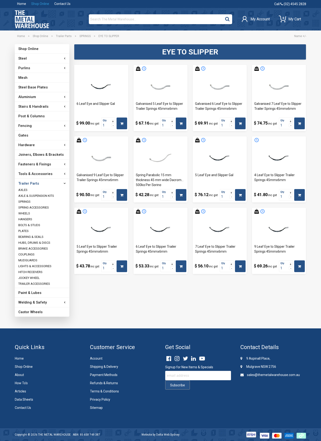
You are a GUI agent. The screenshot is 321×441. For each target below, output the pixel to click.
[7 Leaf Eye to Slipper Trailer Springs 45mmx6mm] (220, 230)
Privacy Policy (100, 399)
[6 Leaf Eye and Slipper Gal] (101, 87)
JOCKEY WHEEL (29, 278)
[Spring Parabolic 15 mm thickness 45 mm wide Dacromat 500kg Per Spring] (160, 158)
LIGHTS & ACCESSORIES (34, 266)
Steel (22, 58)
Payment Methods (103, 375)
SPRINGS (85, 36)
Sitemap (96, 408)
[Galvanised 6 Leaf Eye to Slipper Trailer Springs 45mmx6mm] (220, 87)
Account (96, 358)
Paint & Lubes (29, 293)
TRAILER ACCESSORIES (34, 283)
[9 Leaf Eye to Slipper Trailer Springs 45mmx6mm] (279, 230)
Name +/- (300, 36)
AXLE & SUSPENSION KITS (36, 196)
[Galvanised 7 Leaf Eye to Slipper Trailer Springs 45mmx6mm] (279, 87)
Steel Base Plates (33, 87)
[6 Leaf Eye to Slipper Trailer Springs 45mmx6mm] (160, 230)
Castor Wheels (30, 312)
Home (21, 4)
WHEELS (24, 213)
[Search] (227, 18)
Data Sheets (24, 399)
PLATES (23, 231)
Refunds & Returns (104, 383)
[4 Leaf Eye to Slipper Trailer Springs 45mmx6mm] (279, 158)
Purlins (24, 68)
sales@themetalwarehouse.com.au (273, 375)
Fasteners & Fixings (34, 164)
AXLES (22, 190)
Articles (20, 391)
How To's (21, 383)
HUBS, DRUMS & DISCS (34, 242)
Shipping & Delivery (104, 367)
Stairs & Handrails (33, 106)
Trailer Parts (64, 36)
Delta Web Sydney (168, 434)
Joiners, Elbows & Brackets (41, 154)
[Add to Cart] (122, 123)
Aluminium (27, 97)
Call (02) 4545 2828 (290, 4)
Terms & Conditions (104, 391)
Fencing (25, 126)
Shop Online (40, 4)
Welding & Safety (32, 302)
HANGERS (25, 219)
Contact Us (62, 4)
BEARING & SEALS (30, 237)
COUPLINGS (26, 254)
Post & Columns (31, 116)
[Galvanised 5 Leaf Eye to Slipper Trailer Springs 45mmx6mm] (160, 87)
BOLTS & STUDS (29, 225)
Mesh (22, 78)
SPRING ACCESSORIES (33, 207)
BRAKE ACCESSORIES (33, 248)
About (19, 375)
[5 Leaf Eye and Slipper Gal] (220, 158)
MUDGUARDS (27, 260)
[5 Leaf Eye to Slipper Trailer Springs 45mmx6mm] (101, 230)
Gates (23, 135)
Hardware (26, 145)
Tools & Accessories (35, 174)
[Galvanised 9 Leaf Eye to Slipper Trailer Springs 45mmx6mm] (101, 158)
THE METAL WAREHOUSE (54, 434)
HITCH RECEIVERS (30, 272)
